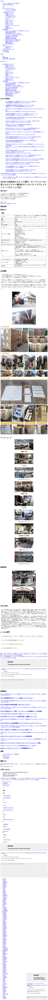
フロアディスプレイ (10, 17)
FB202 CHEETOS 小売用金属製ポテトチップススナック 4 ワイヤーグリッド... (21, 723)
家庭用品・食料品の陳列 (11, 38)
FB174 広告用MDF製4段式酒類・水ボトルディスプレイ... (15, 704)
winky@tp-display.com (7, 809)
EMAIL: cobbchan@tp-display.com (10, 774)
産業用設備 (5, 29)
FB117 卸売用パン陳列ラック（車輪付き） (15, 125)
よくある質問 (6, 51)
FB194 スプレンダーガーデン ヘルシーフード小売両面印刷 (16, 736)
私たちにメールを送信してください (8, 203)
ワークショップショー (11, 11)
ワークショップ (6, 755)
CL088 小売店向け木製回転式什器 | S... (14, 141)
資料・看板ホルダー (10, 43)
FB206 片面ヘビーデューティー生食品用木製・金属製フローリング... (18, 716)
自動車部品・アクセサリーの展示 (13, 33)
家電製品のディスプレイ (11, 37)
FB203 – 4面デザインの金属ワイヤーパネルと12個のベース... (16, 729)
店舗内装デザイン (10, 28)
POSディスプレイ (9, 20)
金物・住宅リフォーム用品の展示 (13, 39)
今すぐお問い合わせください (7, 766)
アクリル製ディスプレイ (11, 16)
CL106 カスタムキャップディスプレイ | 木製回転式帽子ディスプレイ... (21, 129)
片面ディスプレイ (10, 21)
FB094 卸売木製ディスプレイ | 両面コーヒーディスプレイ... (19, 171)
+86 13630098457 (6, 797)
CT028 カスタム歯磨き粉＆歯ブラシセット (15, 118)
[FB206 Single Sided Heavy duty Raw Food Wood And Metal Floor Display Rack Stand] (19, 713)
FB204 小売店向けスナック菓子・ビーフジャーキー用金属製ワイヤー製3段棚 (21, 711)
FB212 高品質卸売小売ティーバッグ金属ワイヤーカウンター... (17, 698)
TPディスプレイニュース (8, 49)
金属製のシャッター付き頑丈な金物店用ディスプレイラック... (19, 106)
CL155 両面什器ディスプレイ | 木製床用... (15, 167)
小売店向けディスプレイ (8, 12)
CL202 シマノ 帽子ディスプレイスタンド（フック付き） (18, 122)
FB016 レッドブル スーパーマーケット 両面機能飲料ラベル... (16, 748)
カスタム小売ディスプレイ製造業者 (11, 754)
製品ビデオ (8, 47)
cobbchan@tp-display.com (8, 807)
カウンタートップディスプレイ (13, 25)
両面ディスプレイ (10, 22)
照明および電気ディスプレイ (12, 41)
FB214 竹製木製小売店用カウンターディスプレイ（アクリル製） (20, 138)
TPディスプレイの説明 (11, 9)
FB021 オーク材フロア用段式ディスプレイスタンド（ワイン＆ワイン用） (22, 160)
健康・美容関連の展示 (11, 32)
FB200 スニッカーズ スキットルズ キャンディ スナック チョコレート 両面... (20, 743)
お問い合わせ (6, 50)
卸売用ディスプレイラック (26, 779)
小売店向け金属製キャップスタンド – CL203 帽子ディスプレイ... (20, 115)
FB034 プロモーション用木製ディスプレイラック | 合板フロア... (20, 156)
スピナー (8, 18)
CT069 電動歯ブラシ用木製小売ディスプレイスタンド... (18, 102)
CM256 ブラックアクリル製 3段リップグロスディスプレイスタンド (21, 111)
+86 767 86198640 (7, 795)
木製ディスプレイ (10, 13)
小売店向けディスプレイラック (31, 778)
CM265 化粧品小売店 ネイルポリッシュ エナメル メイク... (18, 152)
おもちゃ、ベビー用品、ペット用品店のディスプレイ (18, 30)
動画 (4, 45)
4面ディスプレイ (9, 24)
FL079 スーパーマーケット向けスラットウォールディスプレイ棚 (20, 134)
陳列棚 (7, 26)
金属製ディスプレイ (10, 14)
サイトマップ (21, 778)
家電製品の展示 (9, 42)
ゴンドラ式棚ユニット (15, 779)
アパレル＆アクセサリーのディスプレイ (15, 34)
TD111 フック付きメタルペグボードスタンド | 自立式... (18, 163)
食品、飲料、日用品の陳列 (12, 36)
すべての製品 (36, 779)
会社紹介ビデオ (9, 46)
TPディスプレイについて (8, 8)
